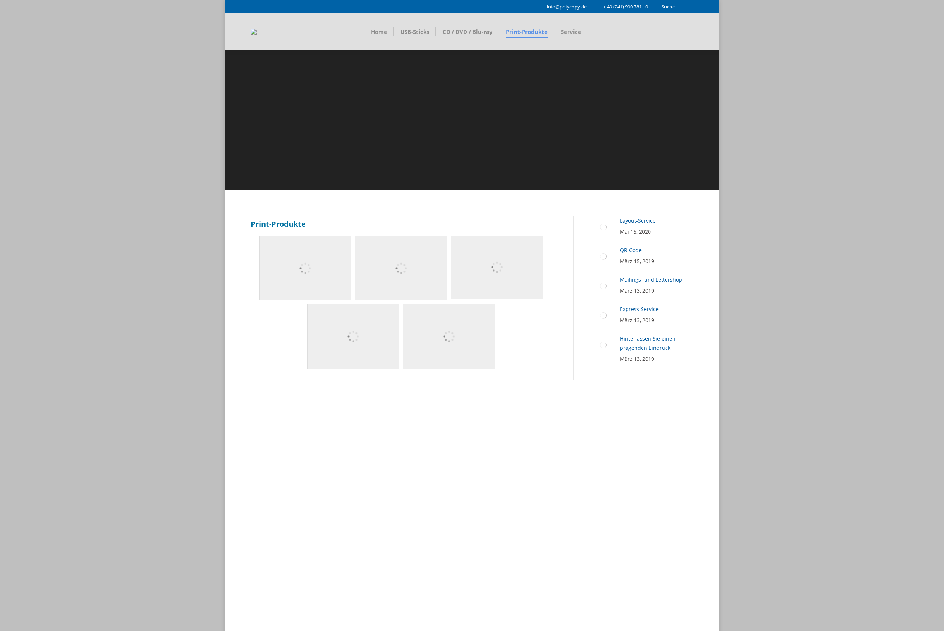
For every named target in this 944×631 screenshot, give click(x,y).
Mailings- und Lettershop (651, 279)
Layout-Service (638, 220)
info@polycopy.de (567, 6)
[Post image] (603, 227)
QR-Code (631, 250)
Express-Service (639, 309)
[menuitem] (379, 31)
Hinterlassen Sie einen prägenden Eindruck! (648, 343)
